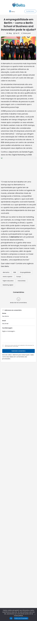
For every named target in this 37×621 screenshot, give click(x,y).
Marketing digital (8, 285)
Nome (4, 313)
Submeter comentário (19, 351)
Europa (19, 276)
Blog (10, 33)
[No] (35, 614)
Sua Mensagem (7, 328)
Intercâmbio (22, 281)
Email (4, 321)
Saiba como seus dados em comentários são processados (18, 357)
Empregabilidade (25, 272)
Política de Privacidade (21, 618)
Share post (27, 33)
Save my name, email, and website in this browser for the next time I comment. (19, 346)
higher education (8, 281)
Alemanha (6, 272)
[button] (12, 11)
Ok (11, 618)
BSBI (14, 272)
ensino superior (7, 276)
